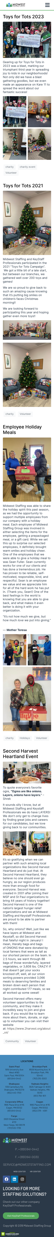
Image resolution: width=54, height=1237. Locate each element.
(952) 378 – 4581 (39, 1110)
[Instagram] (22, 1179)
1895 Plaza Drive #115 (40, 1104)
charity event (27, 166)
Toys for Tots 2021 (23, 185)
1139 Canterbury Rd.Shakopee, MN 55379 (14, 1088)
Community (12, 1041)
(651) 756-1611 (40, 1095)
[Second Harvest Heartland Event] (27, 772)
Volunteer (11, 172)
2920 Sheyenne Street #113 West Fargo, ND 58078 (14, 1122)
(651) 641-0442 (14, 1078)
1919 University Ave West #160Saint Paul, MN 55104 (14, 1072)
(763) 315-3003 (40, 1078)
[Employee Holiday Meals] (27, 469)
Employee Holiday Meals (22, 429)
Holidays (25, 738)
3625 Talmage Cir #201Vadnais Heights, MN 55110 (40, 1089)
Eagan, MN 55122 (40, 1107)
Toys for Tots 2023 (23, 16)
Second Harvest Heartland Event (20, 753)
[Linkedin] (14, 1179)
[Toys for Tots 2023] (27, 39)
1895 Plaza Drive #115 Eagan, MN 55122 (14, 1106)
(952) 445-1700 (14, 1092)
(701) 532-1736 (14, 1127)
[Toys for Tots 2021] (27, 222)
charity (9, 166)
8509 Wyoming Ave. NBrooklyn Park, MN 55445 (39, 1072)
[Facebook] (6, 1179)
